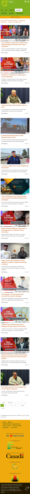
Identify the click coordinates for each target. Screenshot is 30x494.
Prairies (18, 10)
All (2, 10)
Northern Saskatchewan (9, 20)
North (11, 10)
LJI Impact (6, 427)
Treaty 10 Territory (14, 22)
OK (28, 487)
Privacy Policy (12, 489)
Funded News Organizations (12, 424)
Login (23, 415)
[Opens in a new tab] (15, 436)
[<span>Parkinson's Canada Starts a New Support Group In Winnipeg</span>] (15, 65)
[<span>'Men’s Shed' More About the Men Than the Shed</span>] (15, 95)
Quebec (11, 13)
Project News (17, 425)
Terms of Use (7, 425)
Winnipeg (22, 20)
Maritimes (19, 13)
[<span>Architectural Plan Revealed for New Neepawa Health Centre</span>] (15, 126)
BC (6, 10)
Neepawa (3, 22)
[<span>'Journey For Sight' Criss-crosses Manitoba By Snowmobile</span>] (15, 156)
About (10, 422)
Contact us (14, 427)
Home (4, 422)
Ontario (4, 13)
